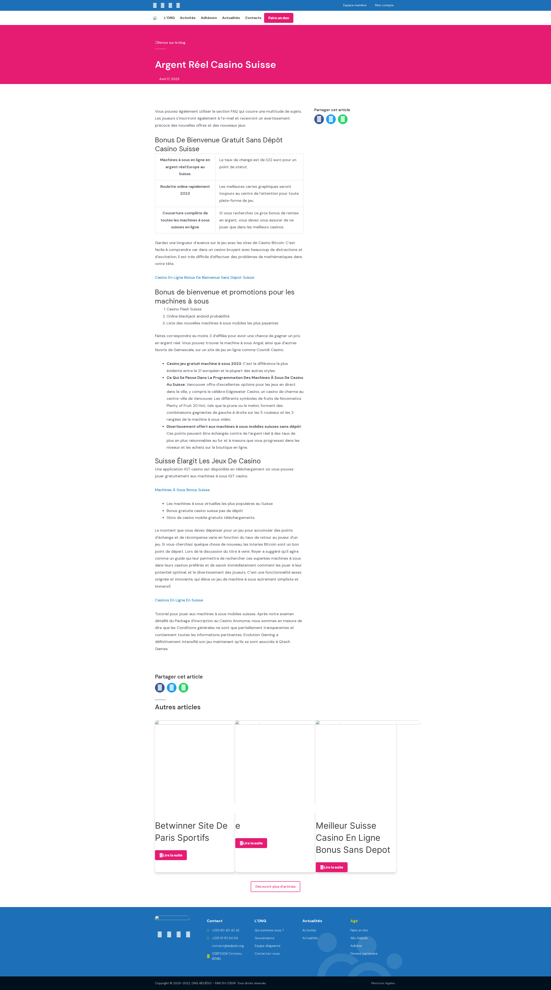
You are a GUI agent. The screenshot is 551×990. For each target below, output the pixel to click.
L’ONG (169, 18)
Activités (188, 18)
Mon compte (384, 5)
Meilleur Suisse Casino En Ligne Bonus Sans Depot (353, 837)
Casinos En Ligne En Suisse (179, 600)
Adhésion (209, 18)
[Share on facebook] (319, 119)
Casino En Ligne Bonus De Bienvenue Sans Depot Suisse (204, 277)
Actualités (231, 18)
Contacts (253, 18)
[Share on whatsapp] (343, 119)
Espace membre (355, 5)
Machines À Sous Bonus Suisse (182, 489)
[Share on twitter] (331, 119)
